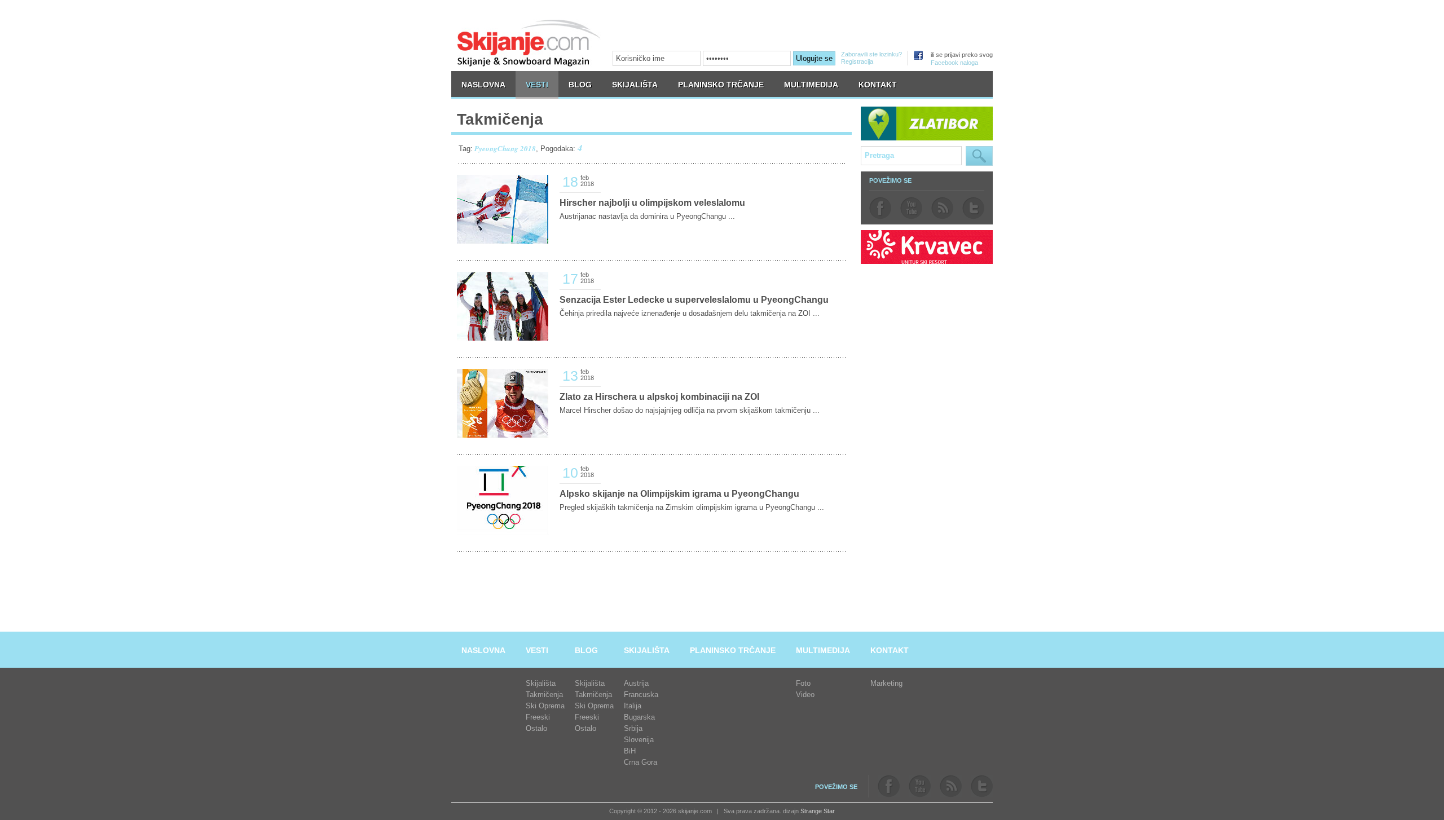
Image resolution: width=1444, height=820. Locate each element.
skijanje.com (529, 43)
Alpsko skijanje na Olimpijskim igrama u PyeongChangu (679, 494)
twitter (973, 208)
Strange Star (817, 811)
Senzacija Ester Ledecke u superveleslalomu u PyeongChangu (694, 300)
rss (942, 208)
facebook (880, 208)
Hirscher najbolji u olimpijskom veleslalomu (652, 203)
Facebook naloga (954, 62)
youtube (911, 208)
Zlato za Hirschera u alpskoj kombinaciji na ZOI (659, 397)
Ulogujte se (814, 58)
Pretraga (979, 156)
